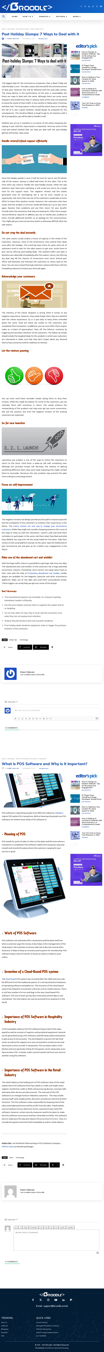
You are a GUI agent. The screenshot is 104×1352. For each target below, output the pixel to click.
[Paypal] (71, 1300)
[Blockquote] (36, 718)
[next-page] (76, 114)
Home (3, 29)
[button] (3, 16)
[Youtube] (101, 6)
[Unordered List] (33, 718)
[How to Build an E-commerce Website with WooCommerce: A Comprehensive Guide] (75, 92)
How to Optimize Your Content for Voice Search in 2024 (91, 79)
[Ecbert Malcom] (3, 39)
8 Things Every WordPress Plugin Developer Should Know (91, 67)
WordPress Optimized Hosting (56, 1348)
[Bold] (15, 718)
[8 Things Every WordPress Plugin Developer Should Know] (75, 69)
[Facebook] (81, 6)
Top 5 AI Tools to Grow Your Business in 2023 (91, 104)
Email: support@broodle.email (52, 1305)
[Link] (44, 718)
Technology (10, 29)
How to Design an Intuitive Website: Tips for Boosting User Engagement (91, 55)
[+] (50, 718)
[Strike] (26, 718)
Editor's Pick (86, 60)
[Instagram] (85, 6)
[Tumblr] (93, 6)
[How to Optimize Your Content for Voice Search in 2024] (75, 80)
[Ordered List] (29, 718)
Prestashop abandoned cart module (44, 573)
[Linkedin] (89, 6)
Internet (85, 107)
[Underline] (22, 718)
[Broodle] (26, 6)
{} (47, 718)
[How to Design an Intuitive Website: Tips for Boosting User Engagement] (75, 55)
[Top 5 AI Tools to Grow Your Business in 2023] (75, 105)
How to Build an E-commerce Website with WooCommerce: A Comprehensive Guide (92, 92)
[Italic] (19, 718)
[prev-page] (72, 114)
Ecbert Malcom (13, 38)
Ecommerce (85, 97)
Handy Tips (13, 640)
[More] (52, 647)
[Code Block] (40, 718)
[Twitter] (97, 6)
